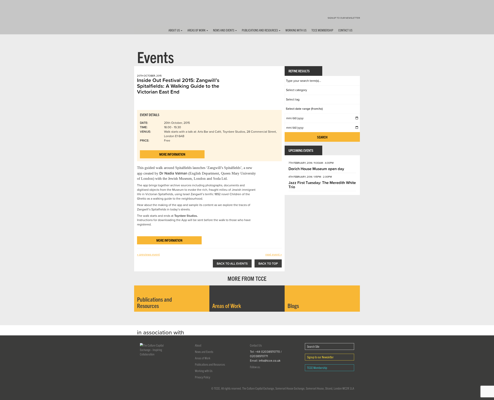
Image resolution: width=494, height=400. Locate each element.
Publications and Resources (260, 30)
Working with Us (295, 30)
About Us (174, 30)
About (198, 345)
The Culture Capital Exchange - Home (146, 16)
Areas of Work (196, 30)
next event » (273, 254)
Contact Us (345, 30)
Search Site (313, 346)
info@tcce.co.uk (269, 360)
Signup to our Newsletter (344, 17)
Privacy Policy (202, 377)
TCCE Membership (322, 30)
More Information (172, 154)
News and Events (224, 30)
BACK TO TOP (268, 263)
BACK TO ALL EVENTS (232, 263)
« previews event (148, 254)
